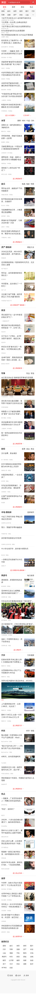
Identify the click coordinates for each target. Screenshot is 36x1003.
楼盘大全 (30, 247)
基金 (28, 449)
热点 (31, 7)
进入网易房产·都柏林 (17, 305)
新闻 (3, 11)
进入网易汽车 (17, 725)
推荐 (13, 7)
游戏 (31, 957)
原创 (22, 7)
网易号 (4, 575)
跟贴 (24, 957)
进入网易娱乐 (17, 242)
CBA (32, 120)
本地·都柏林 (6, 512)
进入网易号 (17, 650)
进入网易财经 (17, 507)
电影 (28, 184)
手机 (18, 953)
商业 (32, 449)
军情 (32, 373)
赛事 (19, 120)
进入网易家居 (17, 368)
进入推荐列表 (17, 936)
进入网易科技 (17, 789)
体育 (15, 11)
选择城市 (30, 512)
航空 (31, 964)
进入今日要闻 (9, 115)
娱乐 (8, 11)
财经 (21, 11)
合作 (19, 975)
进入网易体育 (17, 179)
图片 (27, 11)
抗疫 (11, 968)
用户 (33, 2)
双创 (18, 964)
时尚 (11, 957)
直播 (8, 15)
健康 (18, 960)
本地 (31, 953)
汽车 (33, 11)
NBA (23, 120)
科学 (28, 730)
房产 (15, 15)
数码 (24, 953)
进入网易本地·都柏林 (17, 570)
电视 (23, 184)
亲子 (4, 964)
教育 (4, 960)
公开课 (11, 960)
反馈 (11, 975)
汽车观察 (30, 655)
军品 (28, 373)
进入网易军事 (17, 444)
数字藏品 (4, 967)
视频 (11, 953)
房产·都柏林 (6, 247)
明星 (32, 184)
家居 (3, 310)
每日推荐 (30, 575)
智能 (32, 730)
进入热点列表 (17, 873)
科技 (21, 15)
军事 (3, 15)
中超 (28, 120)
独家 (24, 960)
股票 (23, 449)
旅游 (31, 960)
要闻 (4, 7)
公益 (27, 15)
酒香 (24, 964)
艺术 (11, 964)
